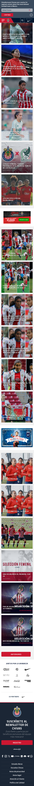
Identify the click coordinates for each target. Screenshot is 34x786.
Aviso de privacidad (17, 771)
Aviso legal (17, 775)
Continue (7, 15)
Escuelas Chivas (17, 767)
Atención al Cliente (17, 778)
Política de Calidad (17, 782)
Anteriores (16, 654)
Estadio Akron (17, 764)
